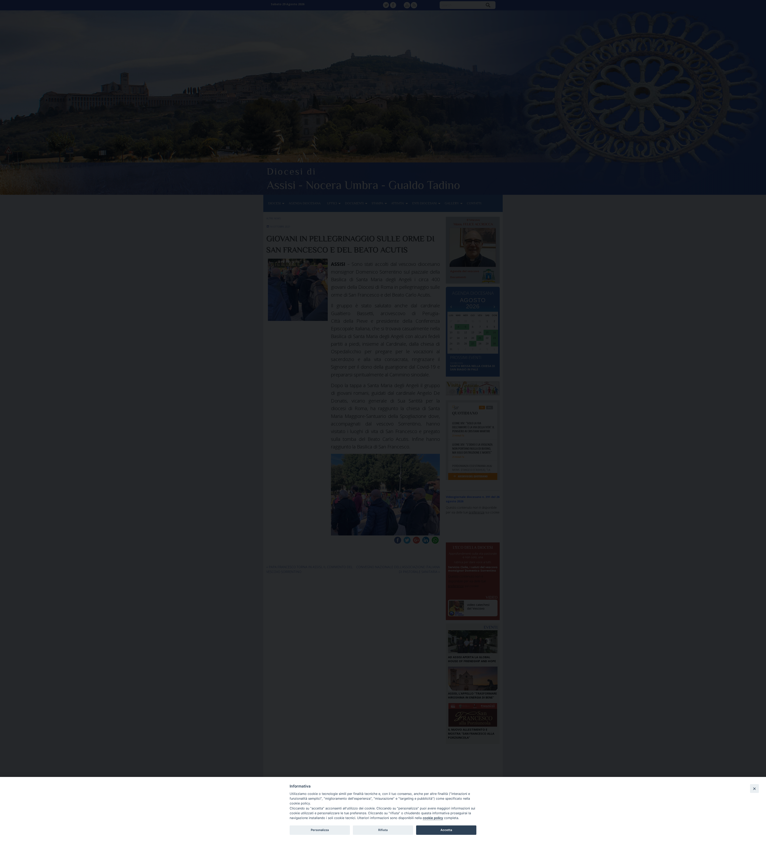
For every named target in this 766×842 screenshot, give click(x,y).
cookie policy (433, 818)
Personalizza (320, 830)
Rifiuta (383, 830)
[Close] (754, 788)
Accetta (446, 830)
